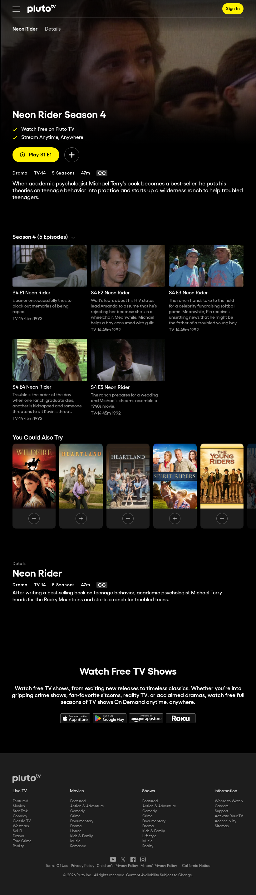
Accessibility (225, 821)
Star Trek (20, 811)
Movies (19, 806)
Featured (20, 801)
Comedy (20, 816)
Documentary (81, 821)
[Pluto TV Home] (41, 8)
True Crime (22, 841)
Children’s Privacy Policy (117, 866)
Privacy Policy (82, 866)
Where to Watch (229, 801)
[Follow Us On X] (123, 859)
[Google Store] (109, 718)
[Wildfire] (34, 486)
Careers (222, 806)
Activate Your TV (229, 816)
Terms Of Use (57, 866)
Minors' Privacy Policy (158, 866)
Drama (18, 836)
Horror (75, 831)
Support (221, 811)
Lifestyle (149, 836)
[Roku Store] (181, 718)
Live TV (19, 791)
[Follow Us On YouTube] (113, 859)
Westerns (21, 826)
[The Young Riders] (222, 486)
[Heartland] (80, 486)
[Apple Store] (75, 718)
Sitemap (222, 826)
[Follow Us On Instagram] (143, 859)
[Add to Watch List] (71, 154)
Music (75, 841)
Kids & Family (81, 836)
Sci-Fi (17, 831)
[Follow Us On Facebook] (133, 859)
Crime (75, 816)
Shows (148, 791)
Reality (18, 846)
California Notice (196, 866)
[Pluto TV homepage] (26, 778)
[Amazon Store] (146, 718)
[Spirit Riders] (174, 486)
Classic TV (22, 821)
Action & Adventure (87, 806)
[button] (16, 8)
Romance (78, 846)
